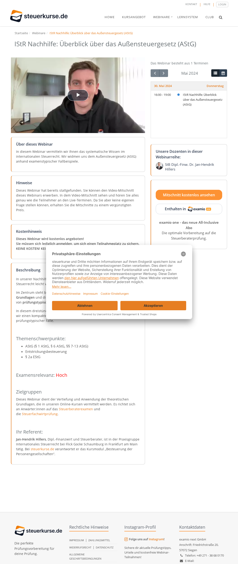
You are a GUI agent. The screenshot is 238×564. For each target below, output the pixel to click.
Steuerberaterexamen (76, 409)
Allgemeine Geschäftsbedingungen (85, 556)
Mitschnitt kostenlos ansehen (189, 194)
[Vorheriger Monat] (155, 73)
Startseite (21, 33)
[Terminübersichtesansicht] (215, 73)
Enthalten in (175, 208)
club (209, 17)
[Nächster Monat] (163, 73)
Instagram (156, 539)
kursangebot (134, 17)
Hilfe (207, 4)
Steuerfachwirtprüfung (40, 414)
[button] (221, 17)
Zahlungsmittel (99, 540)
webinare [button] (161, 17)
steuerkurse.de (42, 449)
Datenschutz (104, 547)
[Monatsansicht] (223, 73)
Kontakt (191, 4)
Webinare (38, 33)
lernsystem (187, 17)
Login (222, 4)
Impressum (76, 540)
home (110, 17)
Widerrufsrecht (80, 547)
